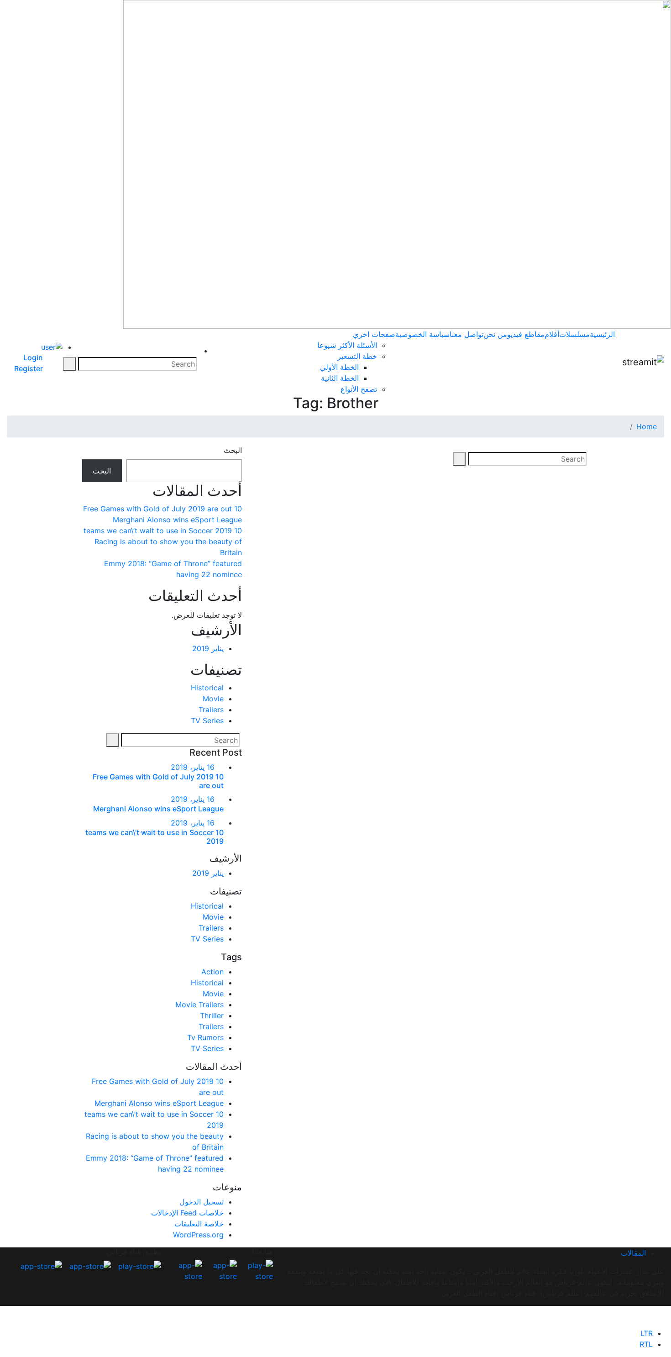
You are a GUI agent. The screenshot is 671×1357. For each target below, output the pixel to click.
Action (212, 971)
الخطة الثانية (340, 378)
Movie (213, 698)
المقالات (633, 1252)
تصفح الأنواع (359, 389)
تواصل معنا (466, 334)
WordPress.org (198, 1234)
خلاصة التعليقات (199, 1223)
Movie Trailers (199, 1004)
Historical (207, 687)
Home (646, 426)
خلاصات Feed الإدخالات (187, 1212)
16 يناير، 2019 (193, 767)
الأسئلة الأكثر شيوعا (347, 345)
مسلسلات (574, 334)
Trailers (211, 709)
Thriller (212, 1015)
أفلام (552, 334)
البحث (233, 450)
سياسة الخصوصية (422, 334)
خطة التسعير (357, 356)
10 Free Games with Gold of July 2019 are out (162, 508)
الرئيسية (602, 334)
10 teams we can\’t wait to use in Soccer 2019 (163, 530)
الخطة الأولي (339, 367)
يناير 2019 (208, 648)
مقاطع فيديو (526, 334)
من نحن (495, 334)
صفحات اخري (374, 334)
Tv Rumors (205, 1037)
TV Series (207, 720)
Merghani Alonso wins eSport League (177, 519)
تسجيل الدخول (201, 1201)
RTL (646, 1344)
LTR (646, 1333)
